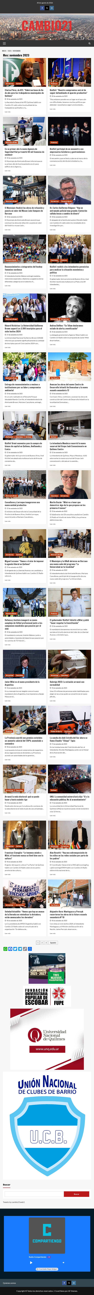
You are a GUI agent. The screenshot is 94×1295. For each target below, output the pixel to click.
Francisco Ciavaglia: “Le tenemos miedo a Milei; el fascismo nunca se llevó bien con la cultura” (24, 855)
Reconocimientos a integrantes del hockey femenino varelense (23, 268)
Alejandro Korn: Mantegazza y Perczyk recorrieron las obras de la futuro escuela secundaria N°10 (68, 914)
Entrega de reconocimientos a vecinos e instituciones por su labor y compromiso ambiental (23, 387)
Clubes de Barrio (56, 731)
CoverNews (60, 1291)
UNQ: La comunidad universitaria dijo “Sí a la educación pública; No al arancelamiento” (69, 798)
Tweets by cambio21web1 (14, 1202)
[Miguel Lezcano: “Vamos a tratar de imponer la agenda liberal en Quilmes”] (24, 543)
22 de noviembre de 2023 (15, 452)
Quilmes (19, 83)
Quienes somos (9, 1283)
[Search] (89, 43)
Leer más (7, 112)
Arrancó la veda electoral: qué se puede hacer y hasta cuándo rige (22, 798)
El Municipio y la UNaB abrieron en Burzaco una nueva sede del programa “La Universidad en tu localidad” (69, 564)
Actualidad (54, 319)
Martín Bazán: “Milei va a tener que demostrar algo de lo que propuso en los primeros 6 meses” (67, 505)
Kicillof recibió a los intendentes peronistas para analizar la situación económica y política (69, 269)
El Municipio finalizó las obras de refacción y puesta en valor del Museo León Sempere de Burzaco (24, 210)
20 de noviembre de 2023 (15, 632)
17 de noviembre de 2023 (59, 744)
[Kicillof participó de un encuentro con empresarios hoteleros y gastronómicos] (69, 131)
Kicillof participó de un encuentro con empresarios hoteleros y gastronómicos (67, 150)
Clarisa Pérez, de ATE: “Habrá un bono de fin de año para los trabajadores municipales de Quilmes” (24, 92)
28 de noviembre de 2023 (14, 217)
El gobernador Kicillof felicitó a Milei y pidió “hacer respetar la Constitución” (69, 621)
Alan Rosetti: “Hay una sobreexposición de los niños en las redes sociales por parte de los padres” (69, 855)
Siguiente (53, 942)
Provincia (54, 83)
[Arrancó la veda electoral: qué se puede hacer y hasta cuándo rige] (24, 779)
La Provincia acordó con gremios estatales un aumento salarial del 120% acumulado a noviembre (24, 740)
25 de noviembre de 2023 (59, 332)
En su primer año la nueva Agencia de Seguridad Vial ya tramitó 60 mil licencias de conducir (24, 151)
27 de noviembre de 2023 (14, 273)
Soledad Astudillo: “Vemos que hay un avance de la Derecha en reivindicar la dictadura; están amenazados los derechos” (24, 914)
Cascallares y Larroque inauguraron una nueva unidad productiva (22, 504)
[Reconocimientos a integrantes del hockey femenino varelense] (24, 249)
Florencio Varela (66, 201)
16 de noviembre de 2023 (14, 862)
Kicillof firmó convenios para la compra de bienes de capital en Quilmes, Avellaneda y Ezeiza (23, 446)
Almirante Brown (11, 142)
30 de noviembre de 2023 (14, 99)
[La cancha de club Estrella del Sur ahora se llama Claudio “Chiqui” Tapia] (69, 720)
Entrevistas (9, 83)
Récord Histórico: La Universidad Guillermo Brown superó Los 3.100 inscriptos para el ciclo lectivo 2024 (24, 328)
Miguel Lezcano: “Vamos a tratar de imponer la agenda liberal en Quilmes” (24, 563)
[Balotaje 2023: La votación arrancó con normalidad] (69, 664)
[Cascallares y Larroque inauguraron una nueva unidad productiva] (24, 484)
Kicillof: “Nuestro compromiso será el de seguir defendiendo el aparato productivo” (68, 91)
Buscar (6, 1184)
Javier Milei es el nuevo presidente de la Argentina (22, 683)
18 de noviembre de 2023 (14, 747)
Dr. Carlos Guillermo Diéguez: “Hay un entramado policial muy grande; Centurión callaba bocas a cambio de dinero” (68, 210)
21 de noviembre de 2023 (59, 511)
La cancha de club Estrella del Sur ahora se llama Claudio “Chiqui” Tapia (68, 739)
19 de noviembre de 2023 (14, 688)
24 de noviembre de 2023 (15, 394)
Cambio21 (47, 25)
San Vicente (55, 378)
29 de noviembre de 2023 (59, 155)
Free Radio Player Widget (48, 1269)
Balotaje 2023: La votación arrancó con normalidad (67, 683)
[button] (31, 1262)
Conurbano (54, 260)
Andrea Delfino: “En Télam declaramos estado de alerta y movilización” (66, 327)
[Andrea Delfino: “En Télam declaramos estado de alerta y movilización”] (69, 307)
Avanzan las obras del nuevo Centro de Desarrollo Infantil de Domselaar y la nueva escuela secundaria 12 (69, 387)
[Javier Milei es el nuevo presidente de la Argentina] (24, 664)
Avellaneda (9, 437)
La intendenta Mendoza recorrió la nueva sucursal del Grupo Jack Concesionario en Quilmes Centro (68, 446)
